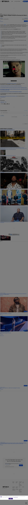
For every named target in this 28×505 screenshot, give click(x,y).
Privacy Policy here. (16, 497)
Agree (10, 498)
